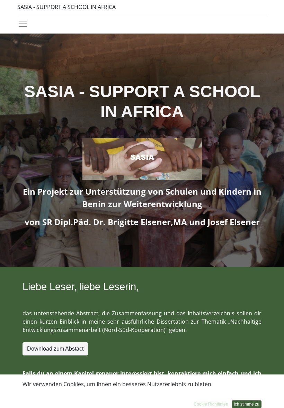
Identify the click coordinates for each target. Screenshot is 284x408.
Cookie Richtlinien (211, 404)
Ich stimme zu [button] (246, 404)
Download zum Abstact (55, 349)
